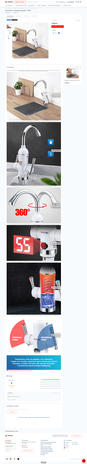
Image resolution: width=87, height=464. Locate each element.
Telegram (75, 442)
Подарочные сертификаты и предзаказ (48, 442)
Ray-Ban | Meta (67, 5)
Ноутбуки (33, 5)
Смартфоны (9, 5)
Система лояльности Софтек (46, 443)
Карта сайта (43, 454)
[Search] (57, 2)
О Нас (42, 445)
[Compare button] (79, 20)
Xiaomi (45, 5)
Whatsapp (76, 444)
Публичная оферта (44, 452)
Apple (39, 5)
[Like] (13, 399)
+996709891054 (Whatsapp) (10, 443)
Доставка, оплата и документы (47, 449)
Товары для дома (10, 8)
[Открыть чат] (84, 461)
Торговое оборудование (55, 5)
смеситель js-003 (28, 370)
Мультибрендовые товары (21, 5)
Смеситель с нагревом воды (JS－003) (16, 370)
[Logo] (9, 2)
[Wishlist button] (77, 20)
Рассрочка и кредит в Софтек (46, 448)
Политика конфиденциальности (47, 451)
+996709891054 (8, 442)
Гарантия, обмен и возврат (46, 446)
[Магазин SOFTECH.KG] (24, 436)
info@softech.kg (25, 447)
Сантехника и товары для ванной (19, 8)
